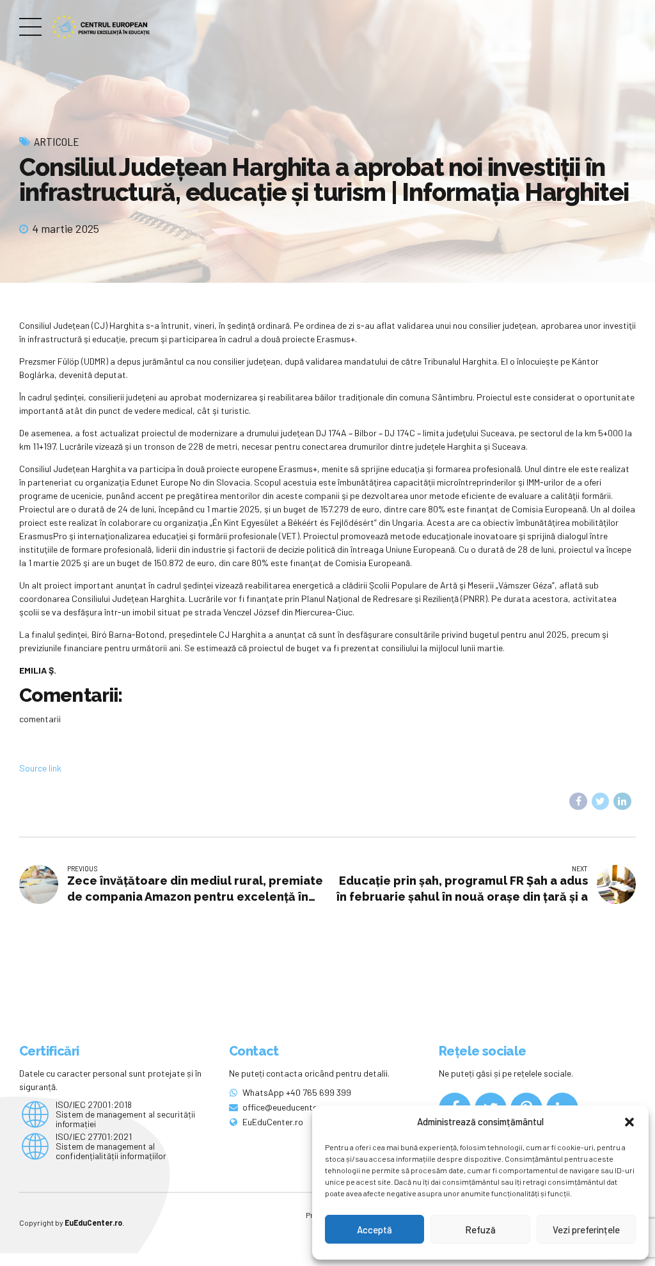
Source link (40, 768)
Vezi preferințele (586, 1229)
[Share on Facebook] (578, 802)
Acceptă (374, 1229)
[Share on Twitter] (601, 802)
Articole (56, 141)
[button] (629, 1122)
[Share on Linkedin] (622, 802)
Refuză (480, 1229)
